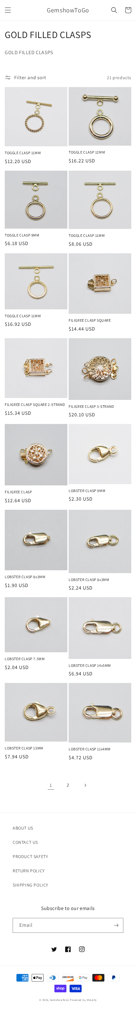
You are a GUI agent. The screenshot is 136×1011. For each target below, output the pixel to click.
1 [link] (51, 785)
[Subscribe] (116, 925)
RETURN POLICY (29, 871)
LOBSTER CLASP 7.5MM (25, 658)
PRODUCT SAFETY (30, 856)
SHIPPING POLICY (30, 885)
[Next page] (85, 785)
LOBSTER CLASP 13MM (24, 748)
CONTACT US (25, 842)
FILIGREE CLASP (18, 492)
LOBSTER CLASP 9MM (87, 490)
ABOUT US (23, 828)
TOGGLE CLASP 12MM (87, 152)
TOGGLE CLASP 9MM (22, 235)
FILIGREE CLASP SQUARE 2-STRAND (35, 404)
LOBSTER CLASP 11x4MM (90, 749)
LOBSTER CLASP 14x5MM (90, 665)
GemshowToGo (59, 1000)
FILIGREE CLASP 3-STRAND (91, 406)
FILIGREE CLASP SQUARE (90, 320)
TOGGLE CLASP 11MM (23, 152)
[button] (8, 10)
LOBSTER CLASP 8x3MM (25, 576)
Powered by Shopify (83, 1000)
